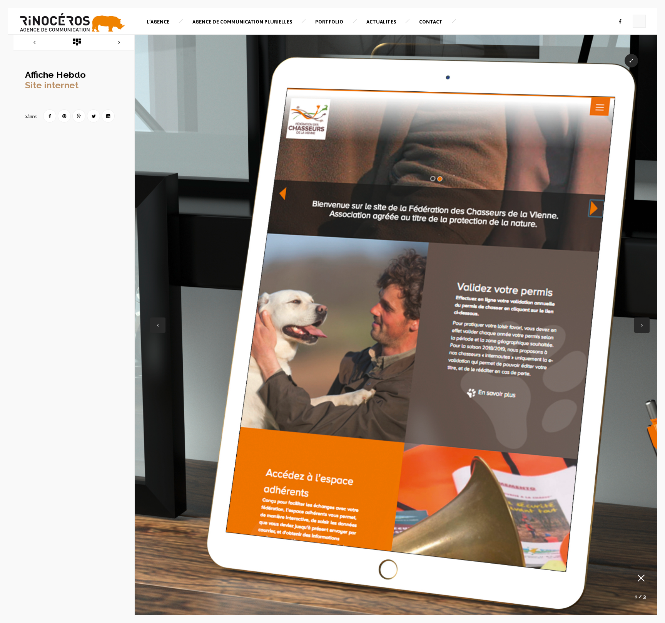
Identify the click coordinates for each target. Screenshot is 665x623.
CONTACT (431, 22)
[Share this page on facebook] (49, 116)
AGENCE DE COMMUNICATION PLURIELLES (242, 22)
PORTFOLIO (329, 22)
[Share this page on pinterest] (64, 116)
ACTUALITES (381, 22)
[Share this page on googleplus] (78, 116)
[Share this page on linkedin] (108, 116)
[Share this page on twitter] (93, 116)
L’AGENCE (158, 22)
